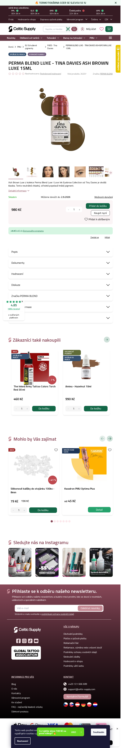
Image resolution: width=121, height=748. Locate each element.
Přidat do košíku (98, 206)
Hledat (74, 29)
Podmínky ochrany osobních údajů (80, 652)
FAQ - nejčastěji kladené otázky (27, 707)
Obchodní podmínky (73, 633)
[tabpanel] (34, 481)
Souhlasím (98, 732)
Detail (99, 510)
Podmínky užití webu (73, 665)
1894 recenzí (14, 308)
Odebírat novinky (90, 608)
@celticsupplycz (30, 641)
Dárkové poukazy (19, 711)
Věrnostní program (75, 19)
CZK (106, 19)
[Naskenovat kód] (68, 29)
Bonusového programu (33, 230)
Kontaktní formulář (77, 696)
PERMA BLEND (106, 73)
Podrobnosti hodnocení (50, 73)
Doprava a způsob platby (51, 19)
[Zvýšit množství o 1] (79, 209)
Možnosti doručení (103, 197)
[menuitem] (11, 38)
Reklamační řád (70, 643)
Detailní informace (17, 190)
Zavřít (25, 238)
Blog (13, 684)
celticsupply (24, 641)
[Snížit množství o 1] (68, 209)
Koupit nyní (100, 213)
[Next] (110, 439)
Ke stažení (16, 702)
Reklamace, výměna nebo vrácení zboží (82, 647)
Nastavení (22, 741)
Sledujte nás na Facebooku (18, 641)
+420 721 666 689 (77, 684)
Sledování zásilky (71, 656)
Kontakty (16, 693)
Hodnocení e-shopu (27, 19)
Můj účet (91, 29)
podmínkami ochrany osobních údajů (57, 614)
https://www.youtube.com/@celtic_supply (36, 641)
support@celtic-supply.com (81, 689)
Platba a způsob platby (74, 638)
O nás (11, 19)
